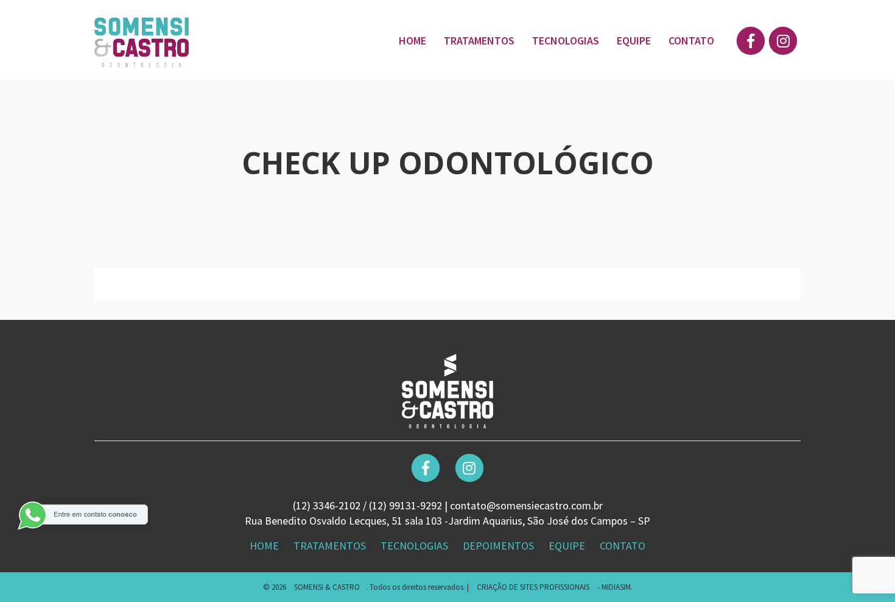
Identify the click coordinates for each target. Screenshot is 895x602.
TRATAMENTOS (479, 41)
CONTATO (691, 41)
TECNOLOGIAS (565, 41)
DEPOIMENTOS (499, 546)
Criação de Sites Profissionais (533, 587)
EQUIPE (634, 41)
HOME (412, 41)
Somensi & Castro (327, 587)
